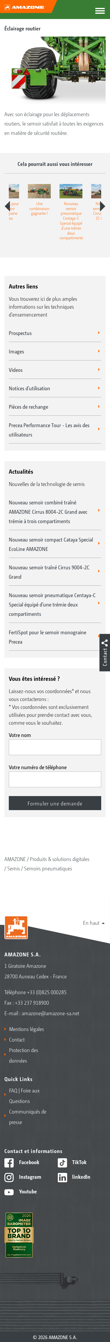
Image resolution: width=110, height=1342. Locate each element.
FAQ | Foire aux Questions (24, 1095)
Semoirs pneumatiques (48, 868)
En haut (91, 922)
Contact (17, 1039)
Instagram (29, 1176)
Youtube (27, 1191)
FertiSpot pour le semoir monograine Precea (47, 636)
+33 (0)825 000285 (47, 991)
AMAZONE (15, 858)
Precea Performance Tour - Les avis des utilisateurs (49, 429)
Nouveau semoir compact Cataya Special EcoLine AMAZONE (51, 544)
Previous (7, 206)
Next (103, 206)
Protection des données (23, 1055)
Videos (16, 369)
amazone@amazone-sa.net (50, 1012)
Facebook (28, 1161)
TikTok (79, 1161)
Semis (13, 868)
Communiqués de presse (27, 1116)
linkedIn (80, 1176)
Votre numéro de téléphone (38, 766)
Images (16, 351)
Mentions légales (26, 1028)
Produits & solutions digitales (59, 858)
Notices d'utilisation (29, 388)
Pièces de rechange (28, 406)
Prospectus (20, 332)
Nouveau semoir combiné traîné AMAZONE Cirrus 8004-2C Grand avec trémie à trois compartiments (48, 511)
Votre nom (20, 734)
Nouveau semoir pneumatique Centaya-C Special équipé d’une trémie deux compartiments (52, 604)
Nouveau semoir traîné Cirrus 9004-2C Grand (49, 571)
